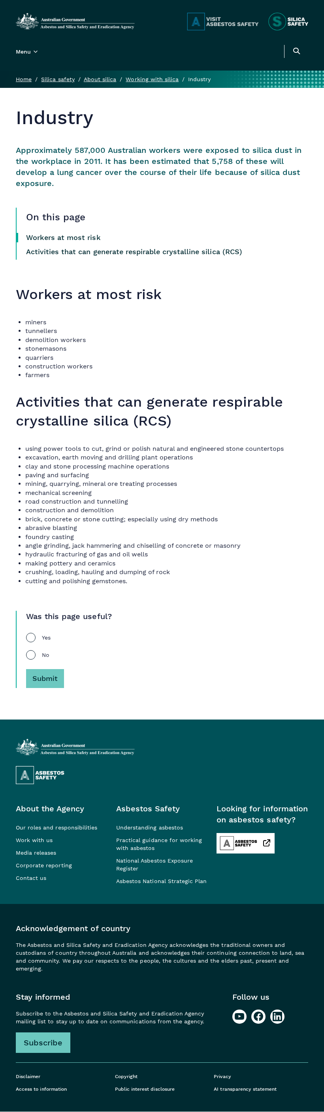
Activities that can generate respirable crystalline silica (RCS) (134, 251)
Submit (45, 678)
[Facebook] (258, 1017)
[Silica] (288, 22)
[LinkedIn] (277, 1017)
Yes (46, 637)
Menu (23, 51)
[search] (296, 52)
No (45, 655)
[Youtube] (239, 1017)
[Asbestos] (223, 22)
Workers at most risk (63, 237)
